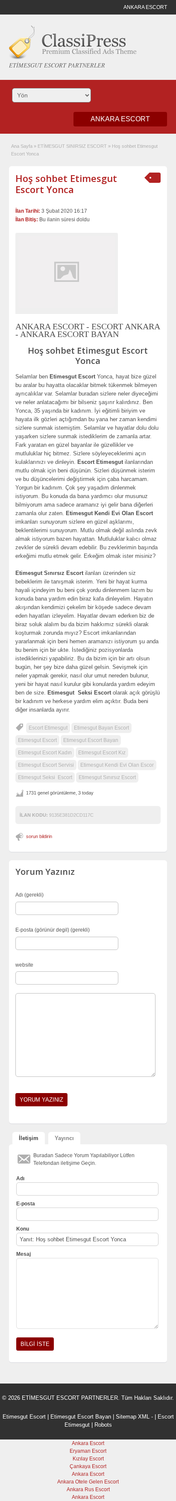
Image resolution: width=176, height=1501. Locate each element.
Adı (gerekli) (29, 895)
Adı (20, 1178)
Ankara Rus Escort (88, 1489)
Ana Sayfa (21, 146)
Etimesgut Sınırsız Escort (107, 777)
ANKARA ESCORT (120, 119)
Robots (103, 1425)
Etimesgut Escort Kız (102, 753)
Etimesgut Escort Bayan (90, 740)
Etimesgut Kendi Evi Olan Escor (117, 765)
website (24, 965)
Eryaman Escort (88, 1451)
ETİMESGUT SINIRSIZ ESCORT (72, 146)
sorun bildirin (39, 836)
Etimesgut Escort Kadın (45, 753)
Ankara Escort (88, 1443)
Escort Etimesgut (48, 728)
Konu (22, 1229)
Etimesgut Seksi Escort (45, 777)
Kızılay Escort (88, 1459)
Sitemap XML (133, 1416)
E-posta (25, 1204)
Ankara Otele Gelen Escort (88, 1482)
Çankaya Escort (88, 1466)
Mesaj (23, 1254)
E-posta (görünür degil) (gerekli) (52, 930)
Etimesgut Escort (37, 740)
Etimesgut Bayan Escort (101, 728)
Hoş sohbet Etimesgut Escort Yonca (66, 184)
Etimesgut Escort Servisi (46, 765)
